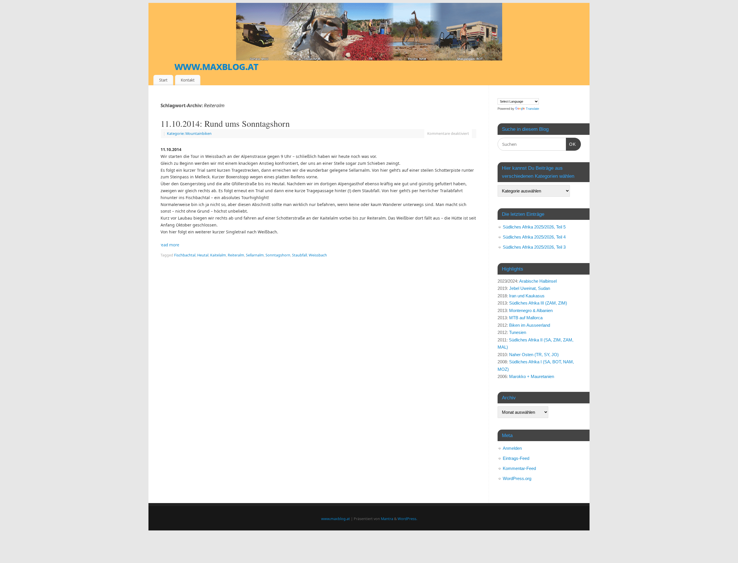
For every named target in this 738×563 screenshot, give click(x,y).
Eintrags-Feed (516, 458)
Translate (532, 108)
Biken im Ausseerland (529, 325)
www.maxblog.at (216, 66)
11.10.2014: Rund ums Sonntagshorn (225, 123)
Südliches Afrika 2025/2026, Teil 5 (534, 226)
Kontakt (188, 80)
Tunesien (517, 332)
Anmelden (512, 448)
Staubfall (299, 255)
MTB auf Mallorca (526, 317)
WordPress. (407, 518)
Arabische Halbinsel (538, 281)
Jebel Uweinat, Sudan (529, 288)
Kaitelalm (218, 255)
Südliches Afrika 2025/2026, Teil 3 (534, 247)
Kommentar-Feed (519, 468)
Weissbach (318, 255)
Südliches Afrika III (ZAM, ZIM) (538, 303)
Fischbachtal (184, 255)
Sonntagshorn (278, 255)
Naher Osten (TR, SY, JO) (534, 354)
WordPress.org (517, 478)
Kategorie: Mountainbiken (189, 133)
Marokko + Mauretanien (531, 376)
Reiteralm (236, 255)
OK (571, 144)
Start (163, 80)
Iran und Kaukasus (527, 295)
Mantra (387, 518)
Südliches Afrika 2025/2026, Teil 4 (534, 237)
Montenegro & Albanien (531, 310)
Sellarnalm (255, 255)
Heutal (202, 255)
